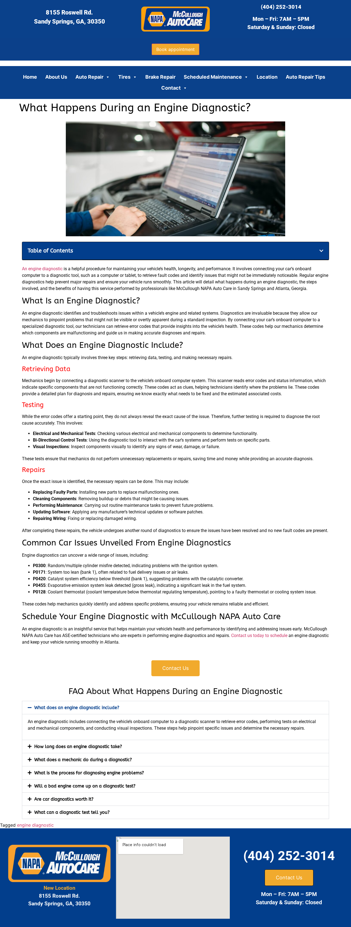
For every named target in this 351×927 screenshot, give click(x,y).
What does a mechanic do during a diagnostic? (83, 759)
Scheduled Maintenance (213, 77)
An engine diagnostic (42, 268)
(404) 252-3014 (281, 7)
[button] (321, 251)
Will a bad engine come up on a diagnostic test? (84, 786)
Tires (124, 77)
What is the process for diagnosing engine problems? (89, 772)
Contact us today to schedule (259, 635)
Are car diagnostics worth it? (64, 799)
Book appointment (175, 49)
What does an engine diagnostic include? (76, 707)
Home (30, 77)
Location (267, 77)
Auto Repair (89, 77)
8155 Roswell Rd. (69, 12)
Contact (171, 88)
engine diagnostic (35, 825)
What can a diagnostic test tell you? (72, 812)
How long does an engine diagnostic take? (78, 746)
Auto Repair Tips (305, 77)
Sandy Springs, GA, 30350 (69, 21)
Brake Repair (160, 77)
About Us (56, 77)
